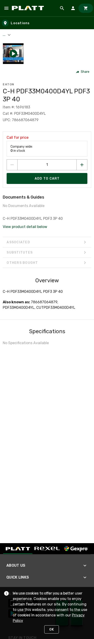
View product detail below (25, 227)
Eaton (8, 84)
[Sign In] (73, 8)
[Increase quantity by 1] (82, 165)
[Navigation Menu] (6, 8)
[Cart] (85, 8)
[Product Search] (62, 8)
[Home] (28, 8)
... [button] (4, 34)
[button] (13, 53)
